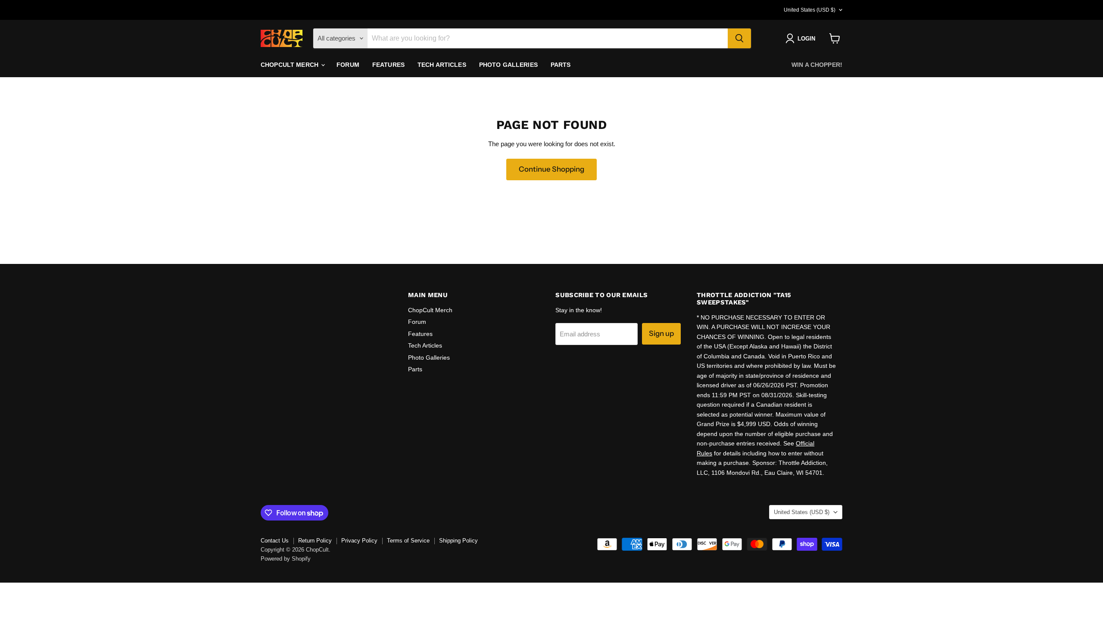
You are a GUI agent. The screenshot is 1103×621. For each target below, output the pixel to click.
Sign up (661, 333)
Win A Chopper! (816, 64)
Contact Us (275, 540)
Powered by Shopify (286, 558)
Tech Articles (442, 64)
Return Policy (315, 540)
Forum (348, 64)
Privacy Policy (359, 540)
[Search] (739, 38)
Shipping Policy (458, 540)
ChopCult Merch (290, 64)
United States (809, 10)
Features (388, 64)
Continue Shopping (551, 169)
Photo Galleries (508, 64)
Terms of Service (408, 540)
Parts (561, 64)
